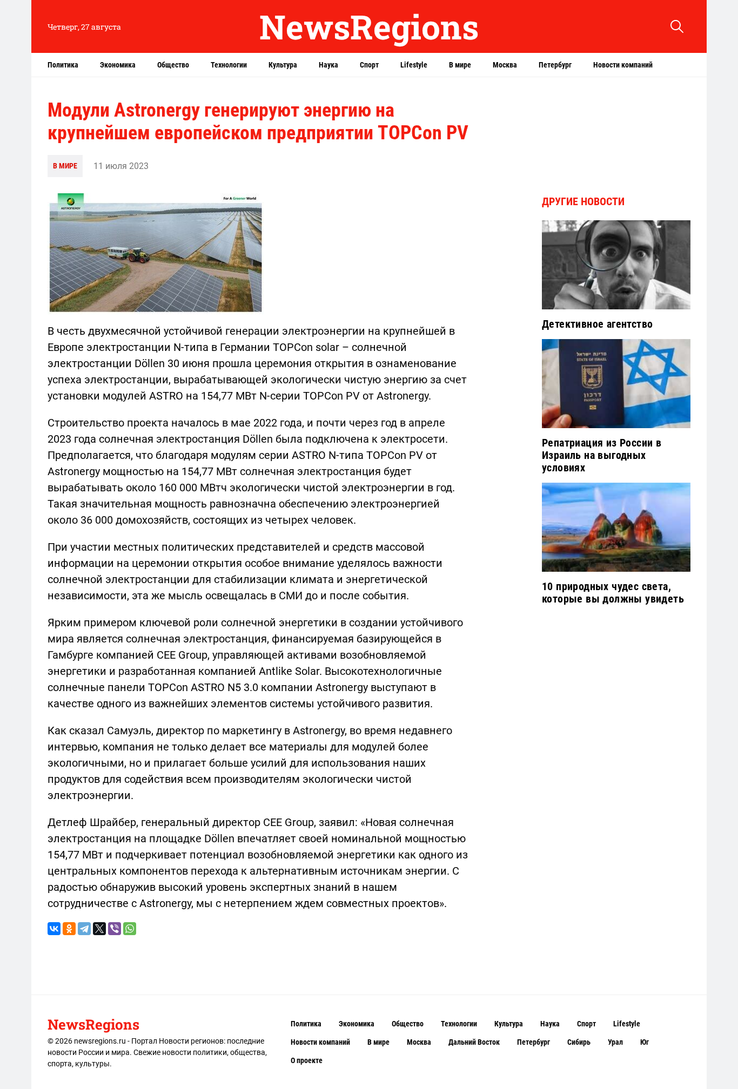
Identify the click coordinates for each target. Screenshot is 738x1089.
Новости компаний (623, 64)
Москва (505, 64)
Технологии (229, 64)
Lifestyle (413, 64)
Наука (328, 64)
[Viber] (114, 928)
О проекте (307, 1060)
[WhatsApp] (129, 928)
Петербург (555, 64)
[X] (99, 928)
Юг (644, 1042)
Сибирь (579, 1042)
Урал (615, 1042)
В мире (460, 64)
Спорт (369, 64)
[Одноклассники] (69, 928)
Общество (173, 64)
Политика (63, 64)
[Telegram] (84, 928)
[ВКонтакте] (54, 928)
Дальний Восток (474, 1042)
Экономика (118, 64)
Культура (283, 64)
